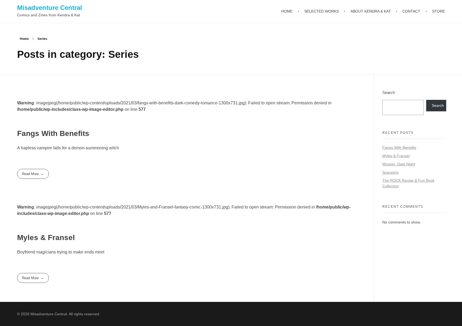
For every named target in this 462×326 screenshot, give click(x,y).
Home (24, 39)
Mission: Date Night (398, 164)
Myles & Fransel (46, 237)
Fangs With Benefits (53, 133)
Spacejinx (390, 172)
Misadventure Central (49, 7)
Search (388, 92)
